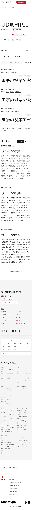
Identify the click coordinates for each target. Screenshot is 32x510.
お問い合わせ (12, 479)
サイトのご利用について (14, 485)
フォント (9, 467)
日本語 (18, 317)
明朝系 (18, 320)
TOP (4, 467)
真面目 (7, 72)
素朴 (16, 72)
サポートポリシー (13, 488)
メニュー (27, 50)
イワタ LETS (8, 299)
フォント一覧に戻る (9, 7)
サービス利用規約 (13, 491)
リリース (11, 476)
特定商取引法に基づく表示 (15, 482)
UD (21, 320)
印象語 (3, 72)
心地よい (12, 72)
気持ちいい (18, 91)
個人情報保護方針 (13, 494)
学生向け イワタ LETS (11, 302)
